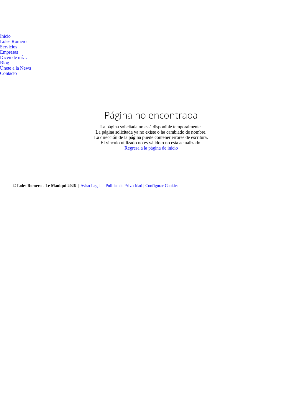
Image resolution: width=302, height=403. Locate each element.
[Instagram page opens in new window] (13, 29)
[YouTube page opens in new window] (22, 29)
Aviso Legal (91, 186)
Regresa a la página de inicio (151, 147)
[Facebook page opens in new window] (4, 29)
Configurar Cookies (161, 186)
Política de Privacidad (124, 186)
